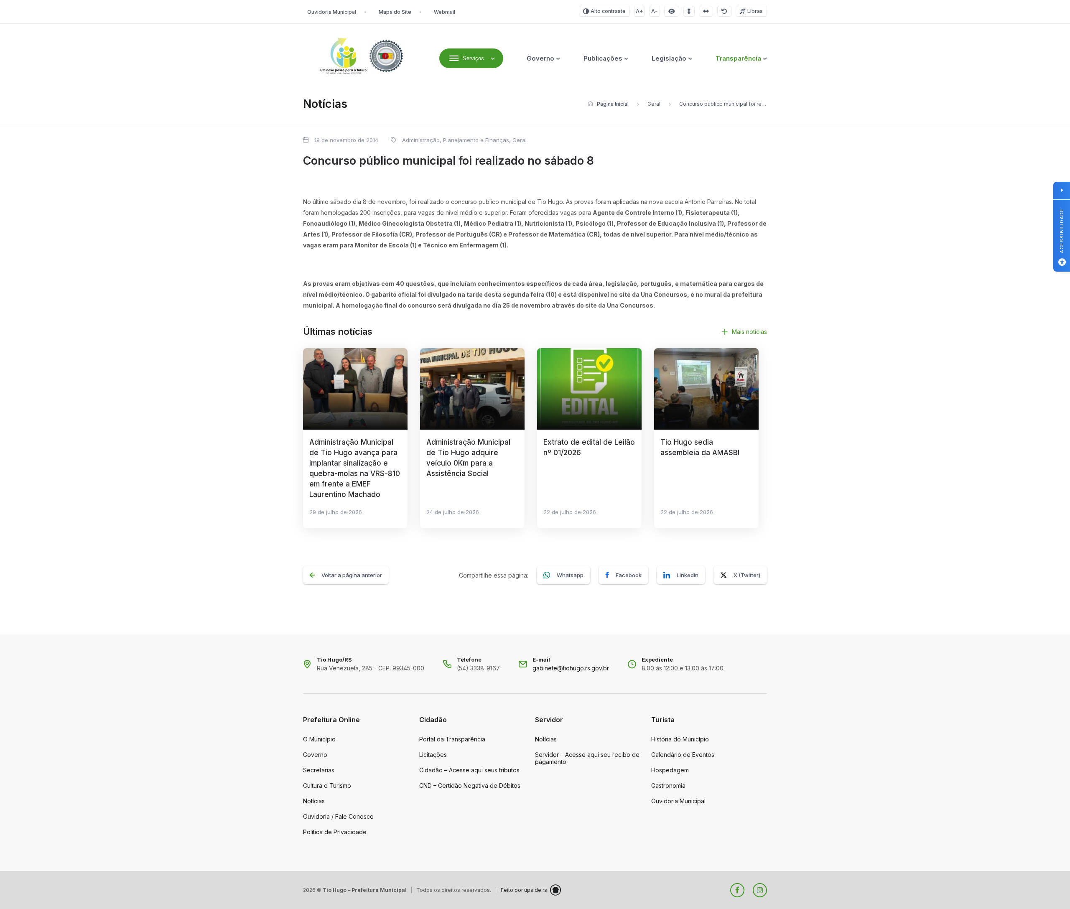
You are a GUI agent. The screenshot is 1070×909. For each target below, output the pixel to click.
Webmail (444, 12)
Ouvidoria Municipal (331, 12)
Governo (540, 58)
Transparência (738, 58)
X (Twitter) (747, 575)
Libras (755, 11)
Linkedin (687, 575)
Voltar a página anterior (351, 575)
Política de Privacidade (335, 831)
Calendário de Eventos (682, 754)
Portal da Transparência (452, 739)
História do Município (680, 739)
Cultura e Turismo (327, 785)
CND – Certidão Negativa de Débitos (469, 785)
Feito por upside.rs (524, 890)
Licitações (433, 754)
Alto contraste (608, 11)
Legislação (669, 58)
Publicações (602, 58)
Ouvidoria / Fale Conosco (338, 816)
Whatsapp (570, 575)
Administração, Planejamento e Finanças (455, 140)
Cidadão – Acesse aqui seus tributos (469, 770)
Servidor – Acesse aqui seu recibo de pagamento (587, 758)
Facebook (629, 575)
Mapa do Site (395, 12)
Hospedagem (670, 770)
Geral (653, 104)
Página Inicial (613, 104)
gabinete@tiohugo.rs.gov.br (570, 668)
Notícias (314, 801)
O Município (319, 739)
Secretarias (318, 770)
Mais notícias (749, 331)
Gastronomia (668, 785)
